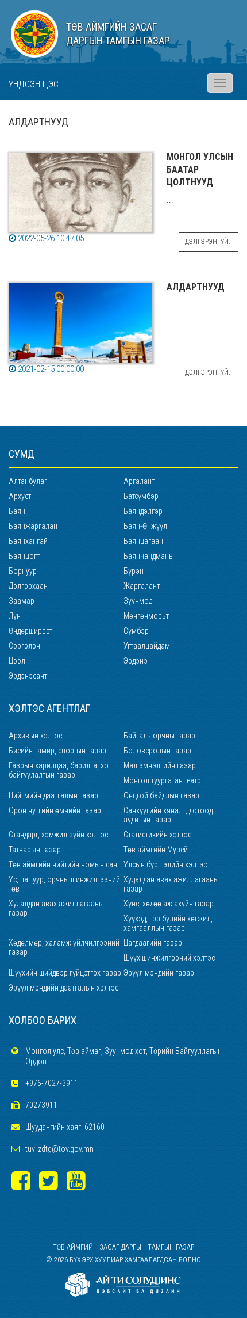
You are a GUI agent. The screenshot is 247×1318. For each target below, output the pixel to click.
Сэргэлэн (24, 645)
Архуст (20, 496)
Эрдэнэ (136, 660)
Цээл (17, 660)
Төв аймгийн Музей (156, 849)
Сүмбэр (136, 630)
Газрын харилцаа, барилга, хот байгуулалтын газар (60, 770)
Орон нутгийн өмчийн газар (55, 810)
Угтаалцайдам (147, 645)
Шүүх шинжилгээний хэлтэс (169, 957)
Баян (17, 511)
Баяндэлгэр (143, 511)
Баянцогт (24, 556)
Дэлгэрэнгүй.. (208, 242)
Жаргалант (142, 586)
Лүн (15, 615)
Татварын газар (35, 849)
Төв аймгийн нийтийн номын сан (63, 864)
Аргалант (139, 481)
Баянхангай (28, 541)
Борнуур (23, 571)
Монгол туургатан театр (162, 780)
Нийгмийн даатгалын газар (53, 795)
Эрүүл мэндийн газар (159, 972)
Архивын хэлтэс (35, 735)
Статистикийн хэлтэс (157, 834)
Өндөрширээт (30, 630)
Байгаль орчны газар (159, 735)
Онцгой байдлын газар (161, 795)
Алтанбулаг (28, 481)
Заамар (21, 600)
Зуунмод (138, 600)
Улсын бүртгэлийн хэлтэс (165, 864)
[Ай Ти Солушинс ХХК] (123, 1284)
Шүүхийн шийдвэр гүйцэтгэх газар (65, 972)
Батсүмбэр (141, 496)
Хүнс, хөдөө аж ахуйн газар (169, 903)
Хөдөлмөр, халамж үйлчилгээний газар (64, 947)
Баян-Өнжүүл (145, 526)
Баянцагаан (143, 541)
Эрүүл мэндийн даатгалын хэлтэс (63, 987)
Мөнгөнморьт (146, 615)
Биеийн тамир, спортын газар (57, 750)
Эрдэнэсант (28, 675)
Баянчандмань (148, 556)
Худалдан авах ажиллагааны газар (171, 884)
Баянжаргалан (33, 526)
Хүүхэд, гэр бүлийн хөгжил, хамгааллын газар (168, 923)
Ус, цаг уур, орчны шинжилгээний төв (64, 884)
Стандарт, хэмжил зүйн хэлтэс (58, 834)
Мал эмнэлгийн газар (160, 765)
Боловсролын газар (157, 750)
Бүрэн (134, 571)
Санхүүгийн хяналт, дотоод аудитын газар (168, 815)
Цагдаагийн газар (153, 942)
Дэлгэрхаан (28, 586)
